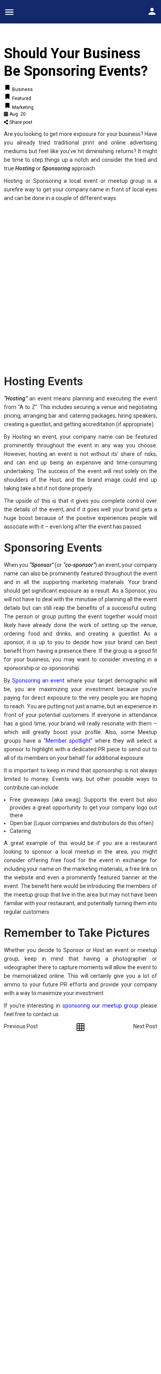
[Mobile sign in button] (152, 11)
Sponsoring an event (38, 680)
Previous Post (21, 1026)
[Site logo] (43, 12)
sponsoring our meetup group (101, 1005)
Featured (21, 98)
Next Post (145, 1026)
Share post (20, 122)
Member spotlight (68, 741)
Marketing (22, 107)
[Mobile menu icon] (9, 12)
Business (22, 89)
